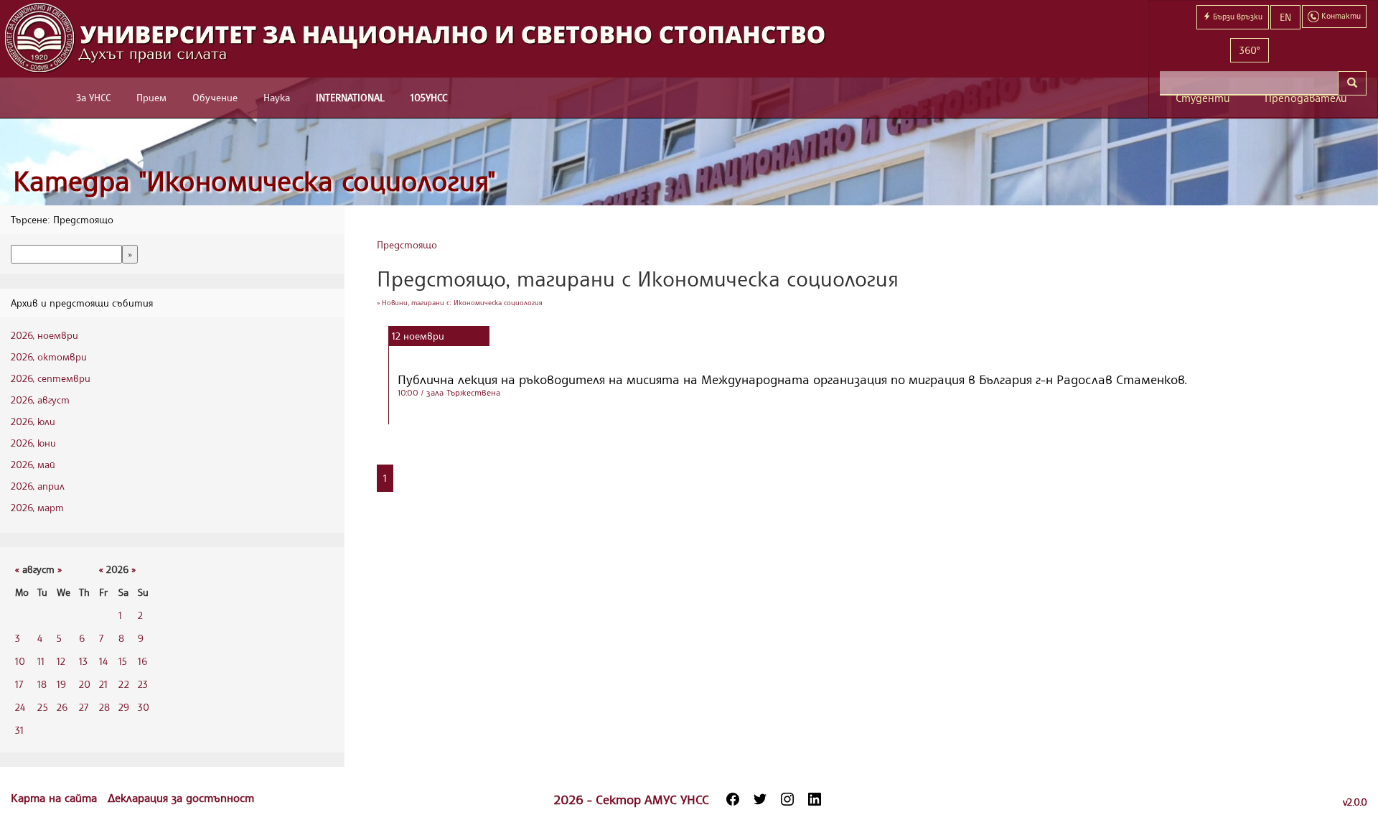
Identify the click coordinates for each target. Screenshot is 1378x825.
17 (19, 684)
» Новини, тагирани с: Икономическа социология (460, 302)
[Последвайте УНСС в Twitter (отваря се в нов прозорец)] (760, 799)
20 (84, 684)
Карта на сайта (55, 798)
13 (83, 661)
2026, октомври (49, 356)
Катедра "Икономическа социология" (254, 180)
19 (61, 684)
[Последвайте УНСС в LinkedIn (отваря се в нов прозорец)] (814, 799)
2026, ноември (44, 335)
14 (103, 661)
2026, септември (50, 378)
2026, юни (33, 443)
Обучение (215, 97)
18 (42, 684)
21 (103, 684)
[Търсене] (1352, 83)
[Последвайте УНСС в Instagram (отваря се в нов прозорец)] (787, 799)
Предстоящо (407, 244)
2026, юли (33, 421)
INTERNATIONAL (350, 97)
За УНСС (93, 97)
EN (1285, 17)
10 (20, 661)
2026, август (40, 399)
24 (20, 707)
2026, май (33, 464)
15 (122, 661)
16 (142, 661)
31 (19, 730)
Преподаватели (1306, 98)
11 (40, 661)
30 (143, 707)
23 (143, 684)
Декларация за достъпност (181, 798)
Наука (276, 97)
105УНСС (429, 97)
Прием (151, 97)
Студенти (1203, 98)
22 (123, 684)
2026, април (38, 486)
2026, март (37, 507)
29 (123, 707)
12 (61, 661)
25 (42, 707)
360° (1249, 50)
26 (62, 707)
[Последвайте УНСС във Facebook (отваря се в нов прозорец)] (732, 799)
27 (83, 707)
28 (104, 707)
